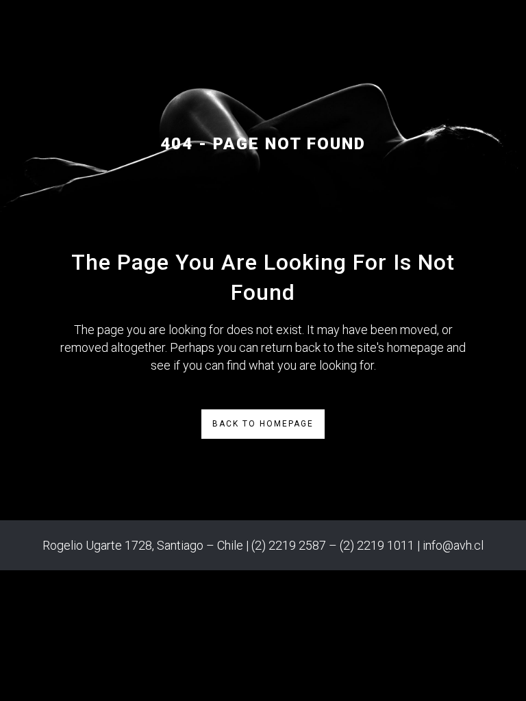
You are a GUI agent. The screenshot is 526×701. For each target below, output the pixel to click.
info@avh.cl (453, 545)
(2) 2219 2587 (288, 545)
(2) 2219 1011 (377, 545)
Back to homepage (263, 424)
